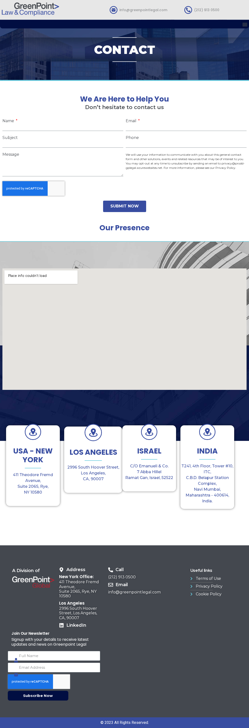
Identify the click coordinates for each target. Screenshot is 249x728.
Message (10, 154)
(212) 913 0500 (206, 10)
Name (8, 121)
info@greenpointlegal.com (143, 10)
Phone (132, 138)
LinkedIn (76, 625)
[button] (245, 24)
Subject (10, 138)
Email (131, 121)
